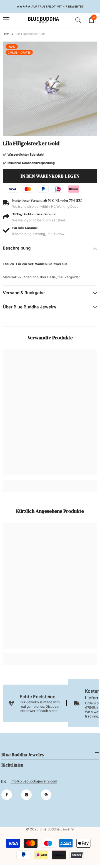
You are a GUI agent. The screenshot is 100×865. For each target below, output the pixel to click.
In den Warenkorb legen (50, 176)
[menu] (6, 19)
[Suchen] (78, 20)
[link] (50, 481)
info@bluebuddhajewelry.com (34, 781)
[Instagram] (26, 794)
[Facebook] (6, 794)
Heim (6, 33)
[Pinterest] (46, 794)
